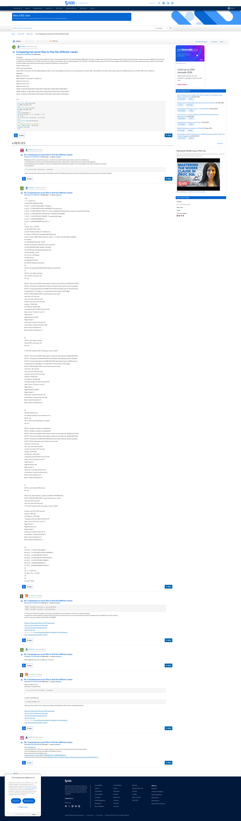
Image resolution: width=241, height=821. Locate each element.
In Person (180, 105)
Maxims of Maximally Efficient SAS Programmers (39, 623)
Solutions (83, 8)
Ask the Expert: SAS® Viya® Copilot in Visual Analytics (193, 109)
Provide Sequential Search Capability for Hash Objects (50, 632)
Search (159, 3)
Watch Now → (183, 84)
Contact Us (168, 3)
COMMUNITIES (83, 3)
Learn (26, 8)
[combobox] (92, 28)
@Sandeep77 (32, 747)
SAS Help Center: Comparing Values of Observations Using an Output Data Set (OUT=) (73, 757)
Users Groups (189, 105)
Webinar (191, 99)
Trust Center (99, 815)
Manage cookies (23, 807)
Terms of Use (90, 815)
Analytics (48, 8)
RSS (79, 806)
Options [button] (18, 41)
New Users (30, 34)
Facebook (66, 806)
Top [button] (17, 773)
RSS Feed (55, 41)
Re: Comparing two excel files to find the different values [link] (52, 34)
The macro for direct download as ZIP (35, 628)
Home (13, 34)
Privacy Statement (79, 815)
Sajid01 (30, 737)
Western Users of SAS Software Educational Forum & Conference (196, 103)
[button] (14, 52)
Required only (28, 801)
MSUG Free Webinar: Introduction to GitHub (190, 128)
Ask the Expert (181, 99)
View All (220, 143)
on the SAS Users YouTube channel (196, 192)
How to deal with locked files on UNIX (35, 635)
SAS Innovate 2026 (181, 63)
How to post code (29, 630)
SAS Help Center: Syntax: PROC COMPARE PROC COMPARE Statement (45, 755)
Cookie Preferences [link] (70, 815)
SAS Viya (58, 8)
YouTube (76, 806)
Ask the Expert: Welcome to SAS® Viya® (188, 122)
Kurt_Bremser (32, 596)
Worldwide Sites (163, 3)
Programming (37, 8)
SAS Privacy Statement (31, 787)
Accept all (16, 801)
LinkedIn (72, 806)
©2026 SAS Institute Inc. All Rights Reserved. (117, 815)
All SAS (151, 3)
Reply (169, 135)
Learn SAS (21, 34)
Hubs (91, 8)
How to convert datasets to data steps (36, 625)
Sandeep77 (23, 46)
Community (17, 8)
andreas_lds (31, 150)
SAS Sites (172, 3)
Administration (70, 8)
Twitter (69, 806)
